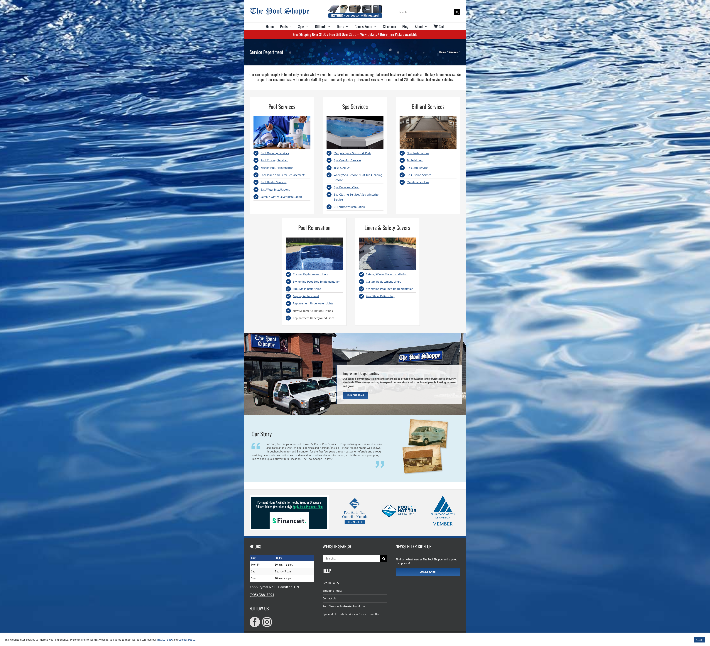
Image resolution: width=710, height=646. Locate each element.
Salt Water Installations (275, 189)
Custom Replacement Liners (310, 274)
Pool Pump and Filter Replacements (283, 175)
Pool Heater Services (273, 182)
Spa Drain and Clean (346, 187)
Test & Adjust (342, 167)
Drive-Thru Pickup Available (398, 34)
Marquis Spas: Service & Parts (352, 153)
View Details (368, 34)
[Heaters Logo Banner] (355, 6)
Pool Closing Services (274, 160)
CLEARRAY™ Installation (349, 207)
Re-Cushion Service (419, 175)
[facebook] (255, 622)
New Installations (418, 153)
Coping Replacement (306, 296)
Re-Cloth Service (417, 167)
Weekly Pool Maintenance (277, 167)
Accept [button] (699, 639)
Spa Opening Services (347, 160)
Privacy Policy (164, 639)
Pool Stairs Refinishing (307, 289)
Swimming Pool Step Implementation (316, 281)
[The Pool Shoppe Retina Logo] (280, 9)
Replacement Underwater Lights (313, 303)
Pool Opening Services (275, 153)
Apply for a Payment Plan (308, 506)
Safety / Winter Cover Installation (281, 197)
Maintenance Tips (418, 182)
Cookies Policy (186, 639)
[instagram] (267, 622)
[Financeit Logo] (289, 514)
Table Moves (415, 160)
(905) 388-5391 (262, 594)
